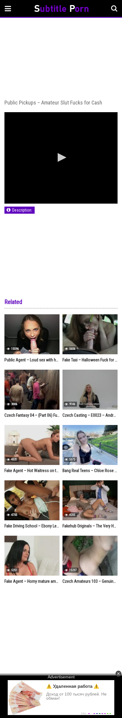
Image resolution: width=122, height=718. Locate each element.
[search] (114, 8)
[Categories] (8, 8)
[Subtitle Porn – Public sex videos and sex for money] (61, 9)
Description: (22, 210)
